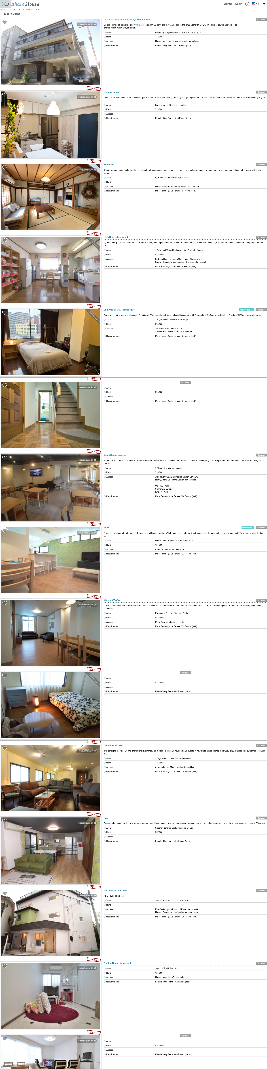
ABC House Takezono (115, 890)
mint (106, 818)
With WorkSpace (247, 310)
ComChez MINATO (113, 745)
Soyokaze (109, 164)
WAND (107, 527)
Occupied (261, 19)
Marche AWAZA (112, 600)
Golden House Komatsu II (117, 963)
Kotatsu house (111, 92)
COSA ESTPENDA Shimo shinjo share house (127, 19)
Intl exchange (248, 528)
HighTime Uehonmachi (116, 237)
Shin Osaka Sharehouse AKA (119, 310)
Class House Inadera (115, 455)
